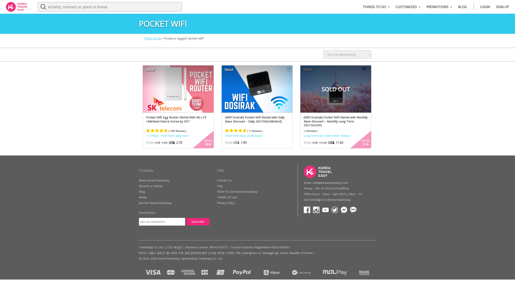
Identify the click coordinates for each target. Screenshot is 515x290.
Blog (462, 7)
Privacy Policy (226, 203)
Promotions (437, 7)
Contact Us (224, 180)
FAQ (220, 186)
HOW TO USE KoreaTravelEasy (237, 192)
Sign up (502, 7)
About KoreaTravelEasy (154, 180)
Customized (406, 7)
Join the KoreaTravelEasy (155, 203)
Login (485, 7)
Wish (209, 69)
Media (143, 197)
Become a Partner (151, 186)
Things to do (374, 7)
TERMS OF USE (227, 197)
